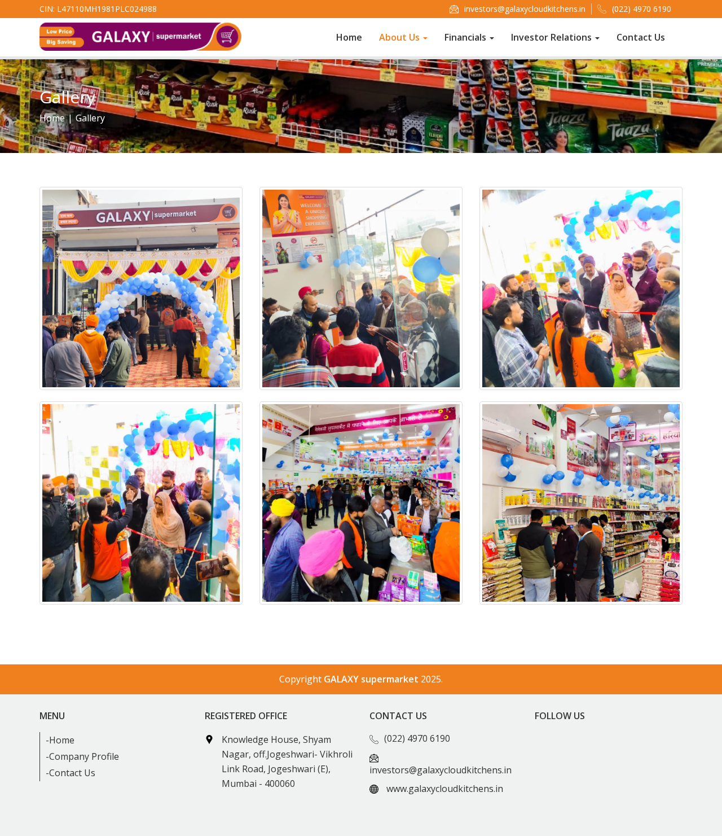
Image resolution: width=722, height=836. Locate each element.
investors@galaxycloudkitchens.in (524, 8)
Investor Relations (552, 37)
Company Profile (84, 756)
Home (349, 37)
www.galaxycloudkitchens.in (444, 788)
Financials (466, 37)
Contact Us (641, 37)
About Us (400, 37)
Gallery (90, 118)
